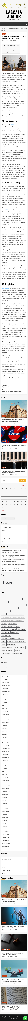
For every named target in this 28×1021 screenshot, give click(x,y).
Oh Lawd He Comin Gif (20, 641)
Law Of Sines (22, 608)
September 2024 (6, 725)
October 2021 (5, 811)
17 (2, 501)
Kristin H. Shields (6, 40)
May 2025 (4, 702)
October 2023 (5, 754)
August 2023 (5, 760)
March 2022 (5, 808)
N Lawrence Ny (14, 632)
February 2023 (5, 777)
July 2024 (4, 728)
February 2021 (5, 834)
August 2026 (5, 676)
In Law (13, 596)
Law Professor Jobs (6, 617)
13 (14, 498)
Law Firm (4, 530)
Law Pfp (4, 614)
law (18, 596)
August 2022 (5, 794)
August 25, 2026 (14, 423)
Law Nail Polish (18, 599)
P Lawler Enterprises (17, 653)
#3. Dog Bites (7, 52)
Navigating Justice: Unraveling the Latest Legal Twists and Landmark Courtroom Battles (13, 565)
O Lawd (3, 644)
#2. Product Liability (9, 50)
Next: (13, 391)
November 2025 (6, 685)
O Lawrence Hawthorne (7, 650)
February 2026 (5, 682)
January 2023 (5, 780)
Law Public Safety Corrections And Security (12, 620)
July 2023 (4, 763)
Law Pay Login (20, 611)
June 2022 (4, 800)
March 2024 (5, 740)
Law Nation (4, 602)
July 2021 (4, 820)
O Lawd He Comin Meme (7, 647)
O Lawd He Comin (11, 644)
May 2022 (4, 803)
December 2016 (6, 849)
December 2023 (6, 748)
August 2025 (5, 694)
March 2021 (5, 831)
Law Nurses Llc (19, 602)
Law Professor (19, 614)
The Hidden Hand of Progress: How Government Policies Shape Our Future (13, 472)
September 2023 (6, 757)
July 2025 (4, 697)
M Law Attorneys (12, 623)
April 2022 (4, 806)
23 (25, 501)
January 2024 (5, 745)
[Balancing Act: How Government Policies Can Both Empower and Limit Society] (14, 409)
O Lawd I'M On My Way (20, 647)
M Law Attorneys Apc (7, 626)
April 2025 (4, 705)
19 (10, 501)
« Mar (2, 510)
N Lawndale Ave (5, 632)
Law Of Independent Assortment (9, 608)
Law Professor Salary (18, 617)
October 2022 (5, 788)
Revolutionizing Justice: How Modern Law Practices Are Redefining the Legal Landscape (13, 569)
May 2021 (4, 826)
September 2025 (6, 691)
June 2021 (4, 823)
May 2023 (4, 768)
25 (6, 504)
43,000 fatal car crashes (17, 124)
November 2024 (6, 720)
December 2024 (6, 717)
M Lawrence (13, 629)
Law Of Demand (22, 605)
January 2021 (5, 837)
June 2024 (4, 731)
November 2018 (6, 843)
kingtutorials (4, 667)
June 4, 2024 (13, 40)
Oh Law (3, 641)
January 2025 (5, 714)
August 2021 (5, 817)
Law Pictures (11, 614)
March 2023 (5, 774)
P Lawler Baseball (6, 653)
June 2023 (4, 765)
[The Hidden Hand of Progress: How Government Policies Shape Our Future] (14, 460)
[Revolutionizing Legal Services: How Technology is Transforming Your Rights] (14, 915)
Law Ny (3, 605)
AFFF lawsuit (9, 210)
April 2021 (4, 829)
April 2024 (4, 737)
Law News (11, 602)
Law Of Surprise (5, 611)
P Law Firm (17, 650)
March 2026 (5, 679)
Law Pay (13, 611)
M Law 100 (4, 623)
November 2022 (6, 786)
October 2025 (5, 688)
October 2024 (5, 722)
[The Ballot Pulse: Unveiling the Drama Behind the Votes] (14, 434)
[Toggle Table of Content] (17, 45)
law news (4, 533)
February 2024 (5, 742)
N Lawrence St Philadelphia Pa (9, 638)
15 (21, 498)
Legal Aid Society (6, 538)
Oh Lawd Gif (10, 641)
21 (18, 501)
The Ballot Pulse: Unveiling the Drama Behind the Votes (14, 446)
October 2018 (5, 846)
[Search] (26, 24)
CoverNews (21, 1016)
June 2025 (4, 699)
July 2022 (4, 797)
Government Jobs (6, 527)
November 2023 (6, 751)
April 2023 (4, 771)
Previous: (8, 386)
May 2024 (4, 734)
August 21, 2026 (14, 474)
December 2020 (6, 840)
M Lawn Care (5, 629)
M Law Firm (16, 626)
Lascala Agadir (14, 14)
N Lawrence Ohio (6, 635)
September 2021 (6, 814)
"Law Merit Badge (6, 596)
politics (4, 34)
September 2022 (6, 791)
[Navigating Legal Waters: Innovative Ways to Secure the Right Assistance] (14, 942)
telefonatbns (4, 666)
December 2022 (6, 783)
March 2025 (5, 708)
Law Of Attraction (11, 605)
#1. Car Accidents (8, 48)
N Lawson (20, 638)
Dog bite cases (6, 288)
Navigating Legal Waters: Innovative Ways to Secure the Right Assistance (13, 560)
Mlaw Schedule (21, 629)
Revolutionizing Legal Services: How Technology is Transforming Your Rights (13, 555)
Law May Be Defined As (7, 599)
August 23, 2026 (14, 448)
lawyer (3, 536)
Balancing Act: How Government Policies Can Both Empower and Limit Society (13, 420)
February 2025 (5, 711)
